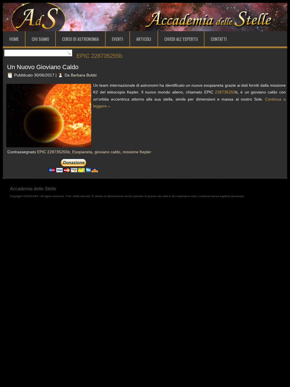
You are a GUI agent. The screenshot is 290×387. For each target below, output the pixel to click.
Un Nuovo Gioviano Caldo (42, 67)
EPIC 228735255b (53, 152)
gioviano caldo (107, 152)
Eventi (117, 39)
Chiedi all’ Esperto (181, 39)
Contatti (219, 39)
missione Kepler (137, 152)
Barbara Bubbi (84, 75)
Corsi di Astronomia (80, 39)
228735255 (225, 92)
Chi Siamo (40, 39)
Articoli (143, 39)
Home (14, 39)
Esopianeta (82, 152)
